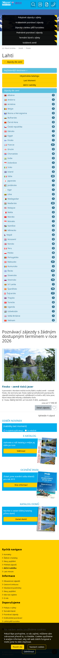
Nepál (30, 234)
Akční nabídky (29, 85)
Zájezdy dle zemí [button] (14, 62)
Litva (31, 194)
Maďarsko (31, 203)
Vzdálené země (29, 42)
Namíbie (31, 225)
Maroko (31, 216)
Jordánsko (31, 185)
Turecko (31, 302)
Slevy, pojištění (10, 561)
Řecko (31, 271)
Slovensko (31, 275)
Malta (31, 212)
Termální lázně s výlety (29, 37)
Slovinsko (31, 280)
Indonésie (31, 162)
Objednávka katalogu (29, 76)
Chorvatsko (31, 153)
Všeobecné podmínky (12, 588)
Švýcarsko (30, 293)
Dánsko (31, 131)
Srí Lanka (31, 284)
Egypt (31, 135)
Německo (31, 230)
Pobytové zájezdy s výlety (29, 17)
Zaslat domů (21, 519)
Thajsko (31, 298)
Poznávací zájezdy (11, 614)
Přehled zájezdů (10, 564)
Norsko (31, 243)
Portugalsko (31, 257)
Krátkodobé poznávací (13, 618)
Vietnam (31, 320)
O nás (6, 598)
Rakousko (31, 261)
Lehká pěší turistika (11, 621)
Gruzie (31, 149)
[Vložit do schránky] (54, 407)
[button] (29, 70)
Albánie (31, 95)
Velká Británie (31, 316)
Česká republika (31, 126)
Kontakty (7, 554)
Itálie (31, 176)
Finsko (31, 140)
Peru (31, 248)
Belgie (31, 108)
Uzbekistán (31, 311)
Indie (31, 158)
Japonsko (31, 180)
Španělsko (31, 289)
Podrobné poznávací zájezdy (29, 32)
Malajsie (31, 207)
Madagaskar (31, 198)
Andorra (31, 99)
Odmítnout (29, 651)
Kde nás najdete (10, 594)
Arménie (31, 104)
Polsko (31, 252)
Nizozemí (31, 239)
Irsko (31, 167)
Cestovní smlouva (11, 584)
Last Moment (30, 80)
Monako (31, 221)
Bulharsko (31, 117)
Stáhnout (21, 451)
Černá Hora (31, 122)
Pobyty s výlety (10, 607)
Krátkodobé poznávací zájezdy (29, 22)
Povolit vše (17, 647)
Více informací (21, 485)
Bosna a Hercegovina (31, 113)
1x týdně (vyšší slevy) (14, 430)
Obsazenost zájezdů (12, 581)
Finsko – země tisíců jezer (17, 386)
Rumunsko (31, 266)
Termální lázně (9, 611)
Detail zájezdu (43, 407)
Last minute (8, 571)
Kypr (31, 189)
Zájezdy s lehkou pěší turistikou (29, 27)
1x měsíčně (31, 430)
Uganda (31, 307)
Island (31, 171)
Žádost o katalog (10, 558)
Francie (31, 144)
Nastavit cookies (37, 647)
